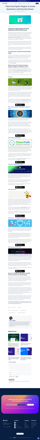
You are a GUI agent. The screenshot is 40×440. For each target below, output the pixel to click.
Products (16, 3)
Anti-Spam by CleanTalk (14, 137)
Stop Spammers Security (14, 247)
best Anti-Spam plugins (23, 310)
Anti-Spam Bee (12, 189)
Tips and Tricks (14, 307)
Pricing (24, 3)
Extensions (20, 3)
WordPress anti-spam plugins (21, 312)
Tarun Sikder (22, 11)
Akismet (10, 77)
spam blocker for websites (12, 312)
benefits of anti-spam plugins (14, 310)
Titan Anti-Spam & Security (15, 164)
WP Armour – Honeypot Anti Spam (17, 218)
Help (28, 3)
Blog (26, 3)
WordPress (19, 307)
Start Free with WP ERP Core (21, 404)
